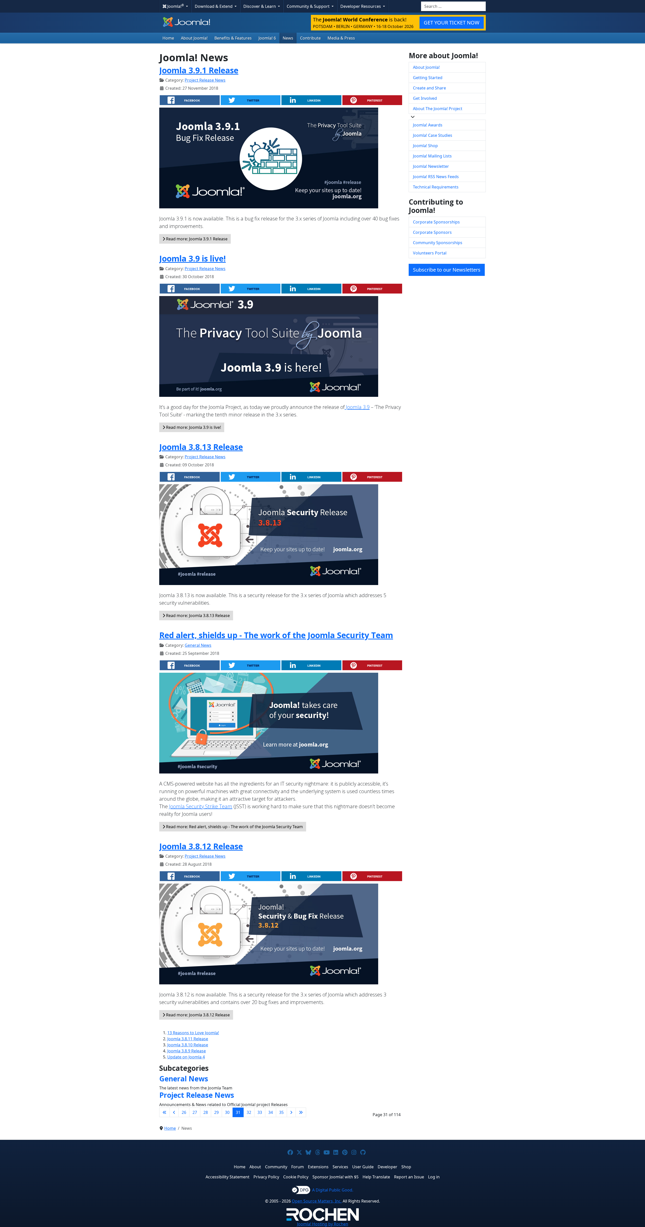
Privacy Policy (266, 1177)
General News (198, 645)
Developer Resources (361, 6)
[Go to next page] (291, 1112)
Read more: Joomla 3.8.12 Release (197, 1015)
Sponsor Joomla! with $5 (335, 1177)
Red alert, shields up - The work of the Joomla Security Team (276, 635)
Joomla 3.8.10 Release (187, 1045)
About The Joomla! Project (437, 108)
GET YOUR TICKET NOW (451, 22)
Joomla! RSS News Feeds (436, 176)
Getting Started (427, 77)
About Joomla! (194, 38)
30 (227, 1112)
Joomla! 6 (267, 38)
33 (259, 1112)
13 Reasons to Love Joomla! (193, 1033)
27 (194, 1112)
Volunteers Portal (429, 253)
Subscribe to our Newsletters (446, 269)
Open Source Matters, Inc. (317, 1201)
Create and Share (429, 88)
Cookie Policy (295, 1177)
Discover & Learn (260, 6)
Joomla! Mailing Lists (432, 156)
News (288, 38)
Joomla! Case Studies (432, 135)
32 (249, 1112)
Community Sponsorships (437, 242)
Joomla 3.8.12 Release (201, 846)
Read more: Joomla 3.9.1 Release (196, 239)
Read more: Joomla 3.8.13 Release (197, 615)
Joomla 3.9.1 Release (198, 70)
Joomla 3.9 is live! (192, 258)
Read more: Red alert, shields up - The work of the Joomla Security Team (234, 826)
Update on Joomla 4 (186, 1057)
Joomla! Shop (425, 145)
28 (205, 1112)
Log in (434, 1177)
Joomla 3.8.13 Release (201, 446)
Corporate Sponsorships (436, 222)
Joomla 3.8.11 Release (187, 1039)
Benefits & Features (233, 38)
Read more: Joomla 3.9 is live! (193, 427)
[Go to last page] (301, 1112)
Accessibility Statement (227, 1177)
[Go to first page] (164, 1112)
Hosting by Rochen (322, 1224)
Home (168, 38)
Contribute (310, 38)
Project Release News (205, 80)
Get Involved (425, 98)
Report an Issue (409, 1177)
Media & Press (341, 38)
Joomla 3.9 (357, 407)
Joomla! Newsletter (431, 166)
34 (270, 1112)
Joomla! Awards (427, 125)
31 (238, 1112)
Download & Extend (214, 6)
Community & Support (309, 6)
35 (281, 1112)
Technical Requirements (436, 187)
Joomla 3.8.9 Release (186, 1051)
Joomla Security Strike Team (200, 806)
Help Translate (376, 1177)
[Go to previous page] (174, 1112)
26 (184, 1112)
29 (216, 1112)
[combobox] (453, 6)
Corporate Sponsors (432, 232)
